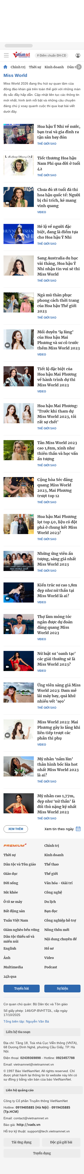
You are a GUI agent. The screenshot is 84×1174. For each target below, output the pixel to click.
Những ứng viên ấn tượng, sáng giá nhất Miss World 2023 (56, 559)
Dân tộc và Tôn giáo (20, 864)
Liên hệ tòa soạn (18, 1032)
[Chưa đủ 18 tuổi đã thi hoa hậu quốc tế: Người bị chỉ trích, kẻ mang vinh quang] (19, 197)
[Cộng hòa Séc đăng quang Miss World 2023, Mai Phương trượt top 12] (19, 487)
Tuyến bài (21, 989)
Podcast (50, 967)
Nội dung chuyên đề (60, 939)
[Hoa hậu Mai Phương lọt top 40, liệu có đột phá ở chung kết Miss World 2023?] (19, 524)
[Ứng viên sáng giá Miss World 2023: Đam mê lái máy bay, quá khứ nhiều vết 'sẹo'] (19, 692)
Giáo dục (11, 874)
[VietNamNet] (5, 67)
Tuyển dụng (42, 1153)
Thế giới (51, 874)
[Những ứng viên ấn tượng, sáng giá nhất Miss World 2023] (19, 561)
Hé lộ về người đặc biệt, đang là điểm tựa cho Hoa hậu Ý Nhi (57, 232)
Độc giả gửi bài (61, 1142)
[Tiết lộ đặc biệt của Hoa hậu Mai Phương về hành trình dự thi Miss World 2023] (19, 376)
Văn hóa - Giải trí (58, 883)
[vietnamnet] (21, 58)
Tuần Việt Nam (16, 920)
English (10, 948)
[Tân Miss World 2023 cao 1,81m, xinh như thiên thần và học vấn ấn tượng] (19, 450)
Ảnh (7, 958)
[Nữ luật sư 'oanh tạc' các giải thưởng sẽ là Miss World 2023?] (19, 661)
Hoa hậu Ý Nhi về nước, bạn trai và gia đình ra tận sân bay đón (58, 132)
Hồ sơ (49, 948)
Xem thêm (15, 829)
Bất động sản (14, 911)
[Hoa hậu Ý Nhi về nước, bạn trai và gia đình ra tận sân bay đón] (19, 134)
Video (41, 212)
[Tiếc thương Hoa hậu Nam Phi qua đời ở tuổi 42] (19, 165)
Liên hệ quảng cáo (20, 1090)
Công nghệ (53, 892)
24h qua (10, 976)
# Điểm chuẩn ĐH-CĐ (51, 55)
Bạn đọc (50, 911)
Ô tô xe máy (13, 902)
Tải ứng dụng (22, 1142)
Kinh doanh (54, 67)
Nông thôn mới (56, 930)
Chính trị (18, 67)
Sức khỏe (11, 892)
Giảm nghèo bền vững (21, 930)
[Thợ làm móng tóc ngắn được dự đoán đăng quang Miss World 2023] (19, 624)
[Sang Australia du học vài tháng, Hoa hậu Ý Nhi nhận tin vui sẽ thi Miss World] (19, 265)
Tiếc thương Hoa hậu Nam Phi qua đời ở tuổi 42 (58, 163)
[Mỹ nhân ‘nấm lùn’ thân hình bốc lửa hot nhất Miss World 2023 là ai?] (19, 766)
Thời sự (35, 67)
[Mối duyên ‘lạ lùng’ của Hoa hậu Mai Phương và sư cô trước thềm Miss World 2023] (19, 339)
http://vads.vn (28, 1124)
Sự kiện (62, 989)
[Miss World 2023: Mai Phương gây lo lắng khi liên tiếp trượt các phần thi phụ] (19, 729)
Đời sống (11, 883)
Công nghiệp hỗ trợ (60, 920)
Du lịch (50, 902)
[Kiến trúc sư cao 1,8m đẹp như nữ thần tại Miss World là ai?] (19, 592)
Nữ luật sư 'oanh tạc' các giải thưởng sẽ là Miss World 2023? (56, 659)
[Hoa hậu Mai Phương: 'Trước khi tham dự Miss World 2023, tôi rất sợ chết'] (19, 413)
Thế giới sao (46, 143)
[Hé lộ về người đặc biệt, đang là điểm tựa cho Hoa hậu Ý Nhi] (19, 234)
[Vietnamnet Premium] (15, 847)
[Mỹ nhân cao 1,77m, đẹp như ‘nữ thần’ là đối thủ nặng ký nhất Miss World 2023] (19, 803)
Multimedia (13, 967)
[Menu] (6, 55)
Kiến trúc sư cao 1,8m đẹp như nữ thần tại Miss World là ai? (57, 590)
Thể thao (51, 864)
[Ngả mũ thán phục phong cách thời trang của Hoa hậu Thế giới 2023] (19, 302)
